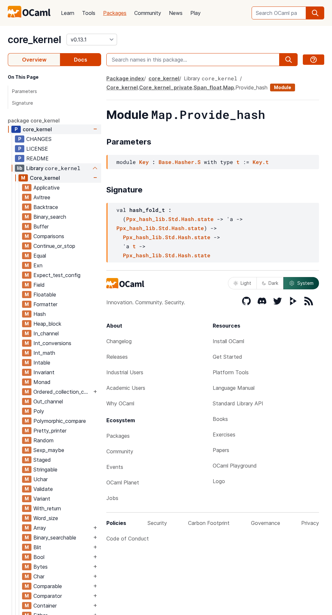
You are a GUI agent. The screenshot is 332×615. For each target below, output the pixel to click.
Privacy (310, 523)
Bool (38, 557)
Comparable (47, 586)
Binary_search (49, 217)
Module (282, 87)
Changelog (119, 341)
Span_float (208, 87)
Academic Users (125, 388)
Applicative (46, 187)
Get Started (227, 357)
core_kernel (34, 39)
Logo (219, 481)
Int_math (44, 353)
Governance (265, 523)
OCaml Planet (122, 482)
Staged (42, 460)
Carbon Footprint (209, 523)
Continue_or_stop (54, 246)
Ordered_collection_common (62, 392)
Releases (117, 357)
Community (147, 13)
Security (157, 523)
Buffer (41, 226)
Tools (88, 13)
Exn (37, 265)
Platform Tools (231, 372)
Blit (37, 547)
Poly (38, 411)
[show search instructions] (313, 59)
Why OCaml (120, 403)
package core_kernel (34, 120)
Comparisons (48, 236)
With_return (47, 508)
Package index (125, 78)
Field (39, 285)
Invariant (43, 372)
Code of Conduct (127, 538)
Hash (39, 314)
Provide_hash (251, 87)
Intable (41, 362)
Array (39, 528)
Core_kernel (45, 178)
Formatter (45, 304)
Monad (42, 382)
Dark (273, 283)
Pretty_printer (49, 430)
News (176, 13)
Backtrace (45, 207)
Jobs (112, 498)
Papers (221, 450)
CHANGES (39, 139)
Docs (80, 59)
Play (195, 13)
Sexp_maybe (48, 450)
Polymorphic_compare (59, 421)
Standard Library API (238, 403)
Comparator (47, 596)
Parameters (24, 91)
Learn (67, 13)
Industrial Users (124, 372)
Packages (114, 13)
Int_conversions (52, 343)
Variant (41, 498)
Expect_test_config (56, 275)
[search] (315, 12)
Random (43, 440)
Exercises (224, 434)
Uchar (40, 479)
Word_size (45, 518)
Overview (34, 59)
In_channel (46, 333)
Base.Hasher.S (180, 161)
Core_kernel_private (165, 87)
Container (45, 605)
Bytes (40, 566)
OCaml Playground (235, 465)
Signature (22, 103)
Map (228, 87)
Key (144, 161)
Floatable (44, 294)
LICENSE (37, 148)
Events (114, 467)
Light (246, 283)
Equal (39, 255)
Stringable (45, 469)
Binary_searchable (54, 537)
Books (220, 419)
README (37, 158)
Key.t (261, 161)
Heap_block (47, 323)
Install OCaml (228, 341)
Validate (43, 489)
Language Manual (234, 388)
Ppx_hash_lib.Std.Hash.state (170, 218)
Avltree (41, 197)
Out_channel (48, 401)
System (305, 283)
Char (38, 576)
